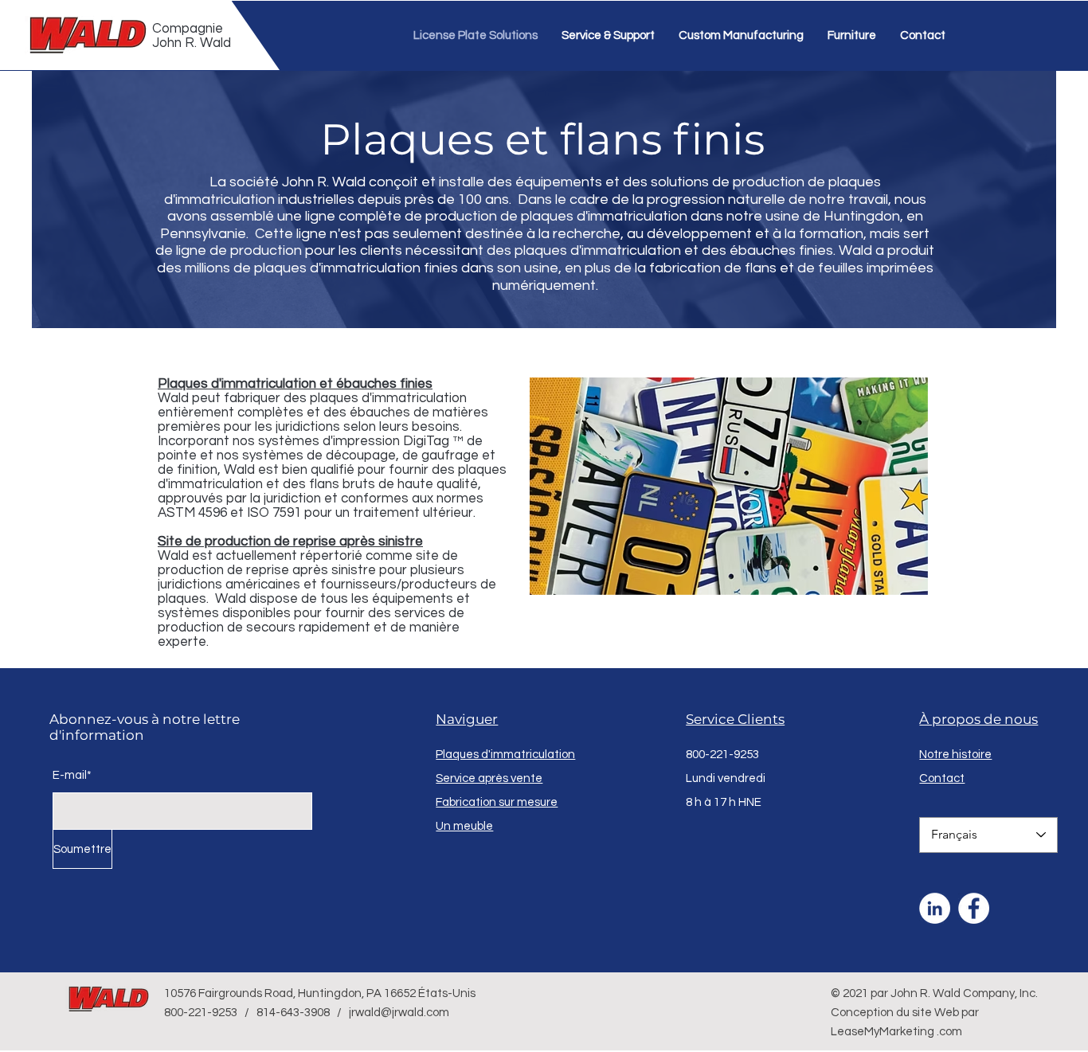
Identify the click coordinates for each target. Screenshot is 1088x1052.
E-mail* (72, 775)
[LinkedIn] (934, 908)
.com (949, 1032)
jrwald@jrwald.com (399, 1013)
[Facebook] (973, 908)
